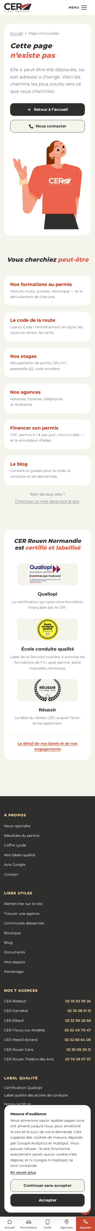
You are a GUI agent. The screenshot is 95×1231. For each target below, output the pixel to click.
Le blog (19, 464)
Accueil (16, 33)
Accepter (47, 1200)
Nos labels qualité (19, 855)
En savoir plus (23, 1172)
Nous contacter (51, 126)
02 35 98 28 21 (78, 1049)
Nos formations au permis (41, 284)
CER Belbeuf (15, 1001)
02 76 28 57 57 (78, 1059)
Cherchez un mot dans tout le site (47, 501)
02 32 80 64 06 (78, 1039)
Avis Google (14, 864)
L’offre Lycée (15, 845)
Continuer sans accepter (47, 1185)
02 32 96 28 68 (78, 1020)
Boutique (12, 933)
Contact (11, 874)
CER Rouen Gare (18, 1049)
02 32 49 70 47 (78, 1030)
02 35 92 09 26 (78, 1001)
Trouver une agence (21, 913)
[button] (78, 7)
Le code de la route (32, 320)
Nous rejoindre (17, 826)
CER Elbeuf (14, 1020)
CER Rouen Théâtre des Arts (29, 1059)
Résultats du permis (22, 835)
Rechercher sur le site (23, 903)
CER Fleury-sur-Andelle (24, 1030)
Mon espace (14, 962)
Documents (14, 952)
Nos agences (25, 392)
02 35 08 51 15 (79, 1010)
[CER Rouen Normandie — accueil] (18, 7)
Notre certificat (17, 1104)
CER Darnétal (16, 1010)
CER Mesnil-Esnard (20, 1039)
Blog (8, 942)
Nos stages (23, 356)
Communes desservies (24, 923)
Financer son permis (34, 428)
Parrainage (13, 971)
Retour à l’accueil (51, 109)
